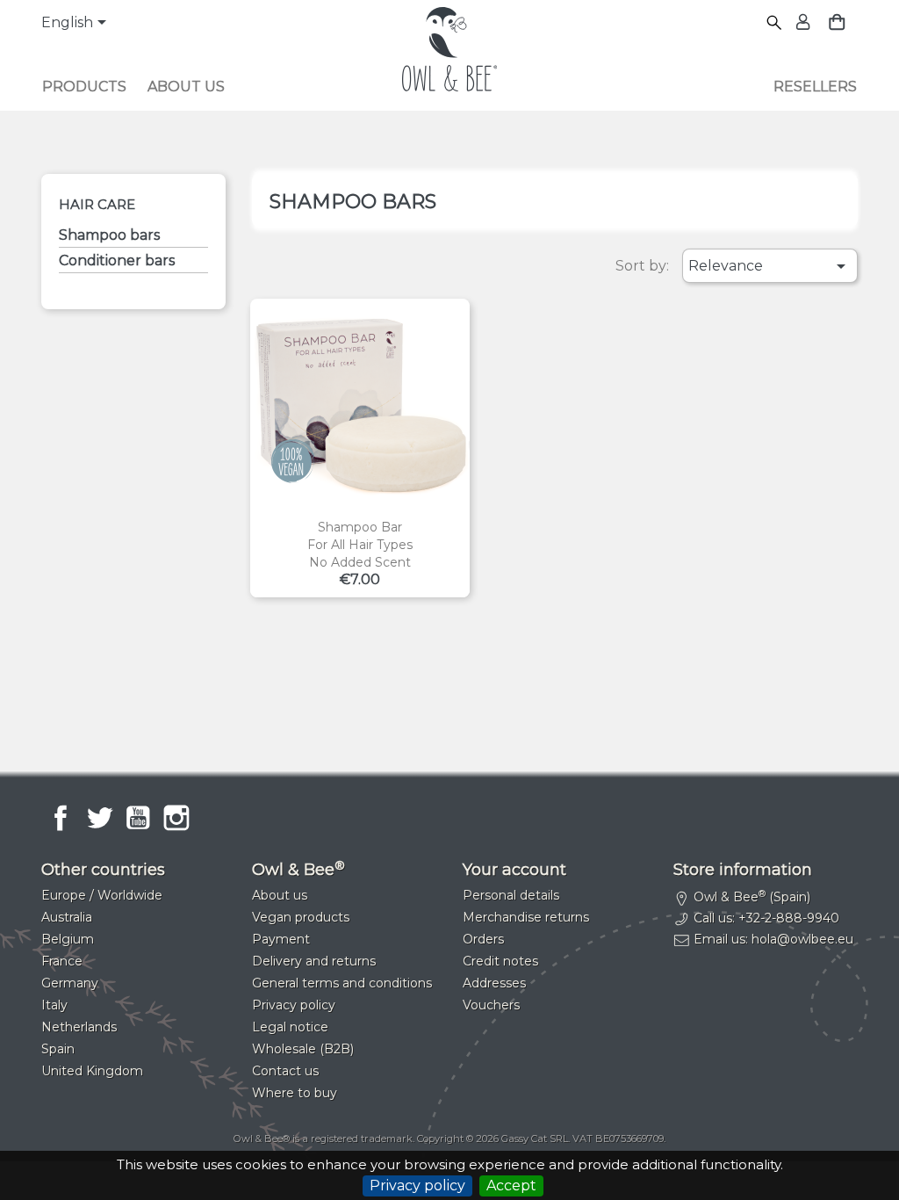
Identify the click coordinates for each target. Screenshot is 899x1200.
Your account (514, 869)
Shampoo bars (109, 235)
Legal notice (290, 1027)
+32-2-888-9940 (788, 918)
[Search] (775, 23)
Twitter (99, 817)
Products (84, 86)
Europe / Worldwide (101, 895)
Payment (281, 939)
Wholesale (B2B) (303, 1049)
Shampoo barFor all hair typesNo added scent (360, 544)
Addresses (494, 983)
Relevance (769, 266)
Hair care (97, 204)
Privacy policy (417, 1185)
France (62, 961)
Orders (483, 939)
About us (186, 86)
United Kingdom (92, 1071)
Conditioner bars (117, 260)
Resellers (815, 86)
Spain (58, 1049)
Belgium (67, 939)
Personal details (511, 895)
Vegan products (300, 917)
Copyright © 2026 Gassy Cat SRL (492, 1138)
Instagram (176, 817)
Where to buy (294, 1093)
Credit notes (500, 961)
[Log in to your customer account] (801, 23)
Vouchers (491, 1005)
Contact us (285, 1071)
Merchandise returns (526, 917)
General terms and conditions (342, 983)
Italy (54, 1005)
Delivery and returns (314, 961)
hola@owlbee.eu (802, 939)
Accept (511, 1185)
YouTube (137, 817)
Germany (69, 983)
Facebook (60, 817)
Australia (66, 917)
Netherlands (79, 1027)
